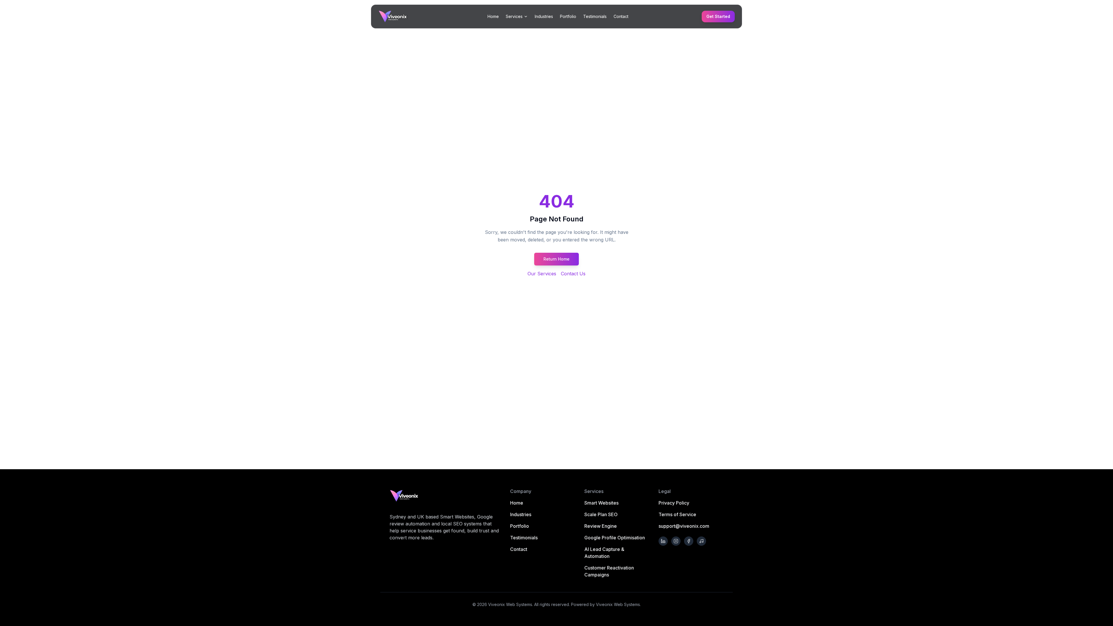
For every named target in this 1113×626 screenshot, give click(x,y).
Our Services (542, 273)
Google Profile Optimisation (614, 538)
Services (514, 16)
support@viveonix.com (684, 526)
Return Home (556, 258)
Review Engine (600, 526)
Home (493, 16)
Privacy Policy (674, 503)
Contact (621, 16)
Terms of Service (677, 514)
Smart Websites (601, 503)
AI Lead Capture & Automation (604, 552)
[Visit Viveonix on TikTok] (701, 541)
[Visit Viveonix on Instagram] (676, 541)
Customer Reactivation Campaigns (609, 571)
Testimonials (595, 16)
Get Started (718, 16)
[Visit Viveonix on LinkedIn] (663, 541)
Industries (544, 16)
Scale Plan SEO (601, 514)
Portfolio (568, 16)
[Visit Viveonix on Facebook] (688, 541)
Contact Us (573, 273)
